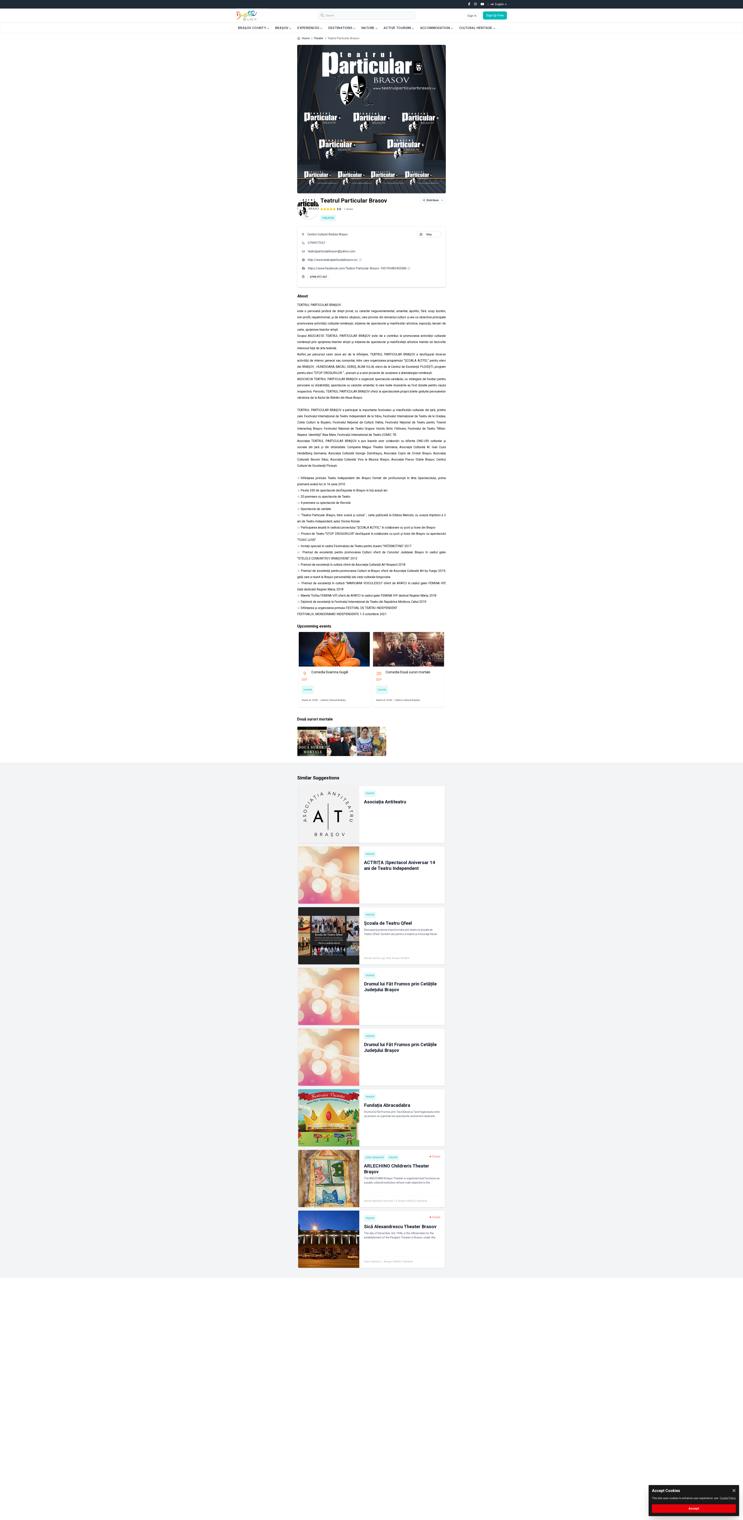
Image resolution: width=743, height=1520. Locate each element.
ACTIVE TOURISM (397, 28)
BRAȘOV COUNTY (252, 28)
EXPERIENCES (308, 28)
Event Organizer (375, 1157)
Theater (319, 38)
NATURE (368, 28)
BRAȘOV (282, 28)
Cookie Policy (728, 1498)
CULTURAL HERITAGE (476, 28)
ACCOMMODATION (435, 28)
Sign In (472, 16)
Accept (694, 1508)
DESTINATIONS (340, 28)
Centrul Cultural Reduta (333, 700)
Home (306, 38)
